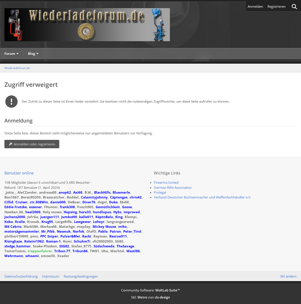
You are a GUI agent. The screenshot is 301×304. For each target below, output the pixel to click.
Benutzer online (19, 173)
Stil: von (150, 297)
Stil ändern (288, 276)
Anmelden (255, 6)
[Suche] (294, 6)
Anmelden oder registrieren (34, 144)
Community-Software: (150, 290)
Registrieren (277, 6)
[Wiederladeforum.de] (150, 24)
